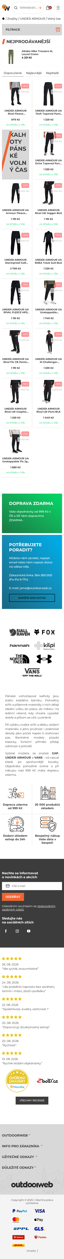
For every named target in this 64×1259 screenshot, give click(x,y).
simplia (31, 1250)
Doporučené (13, 73)
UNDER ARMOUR (32, 18)
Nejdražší (52, 73)
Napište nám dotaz (32, 597)
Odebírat (13, 896)
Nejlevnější (34, 73)
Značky (12, 18)
